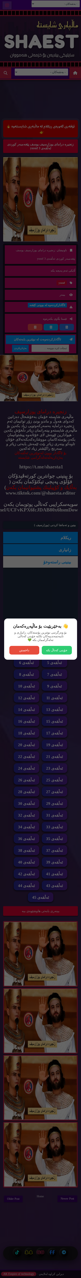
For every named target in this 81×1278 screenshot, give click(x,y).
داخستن (24, 650)
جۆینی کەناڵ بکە (56, 650)
